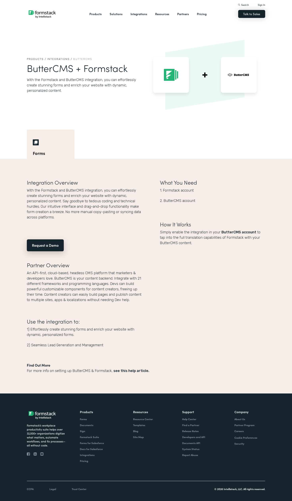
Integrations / (59, 59)
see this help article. (131, 371)
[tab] (50, 144)
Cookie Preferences (245, 437)
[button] (95, 14)
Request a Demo (45, 245)
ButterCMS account (238, 232)
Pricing (202, 14)
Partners (183, 14)
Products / (36, 59)
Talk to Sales (251, 14)
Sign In (261, 4)
